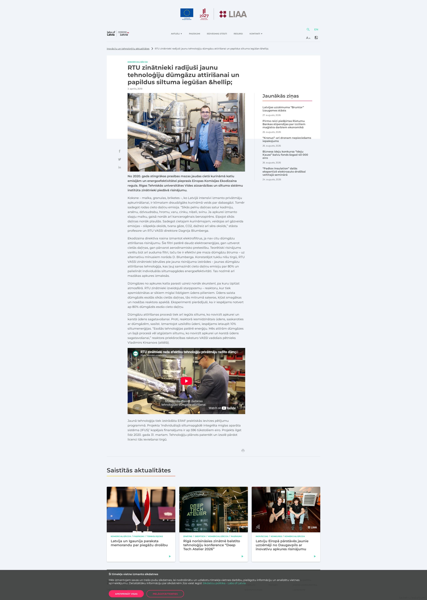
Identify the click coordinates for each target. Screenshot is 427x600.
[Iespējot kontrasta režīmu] (316, 38)
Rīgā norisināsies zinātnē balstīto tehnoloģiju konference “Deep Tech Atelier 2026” (211, 545)
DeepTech (200, 536)
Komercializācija (138, 62)
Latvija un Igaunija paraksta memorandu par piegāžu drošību (139, 543)
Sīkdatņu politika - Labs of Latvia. (224, 583)
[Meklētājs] (308, 30)
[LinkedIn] (120, 167)
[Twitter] (120, 159)
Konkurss (276, 536)
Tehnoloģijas (155, 536)
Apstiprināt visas (126, 593)
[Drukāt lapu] (243, 450)
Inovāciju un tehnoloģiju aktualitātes (128, 48)
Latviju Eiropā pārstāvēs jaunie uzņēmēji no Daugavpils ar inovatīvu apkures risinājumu (282, 545)
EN (316, 29)
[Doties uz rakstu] (170, 556)
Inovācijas (262, 536)
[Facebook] (120, 151)
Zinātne (187, 536)
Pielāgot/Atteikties (165, 593)
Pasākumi (138, 536)
